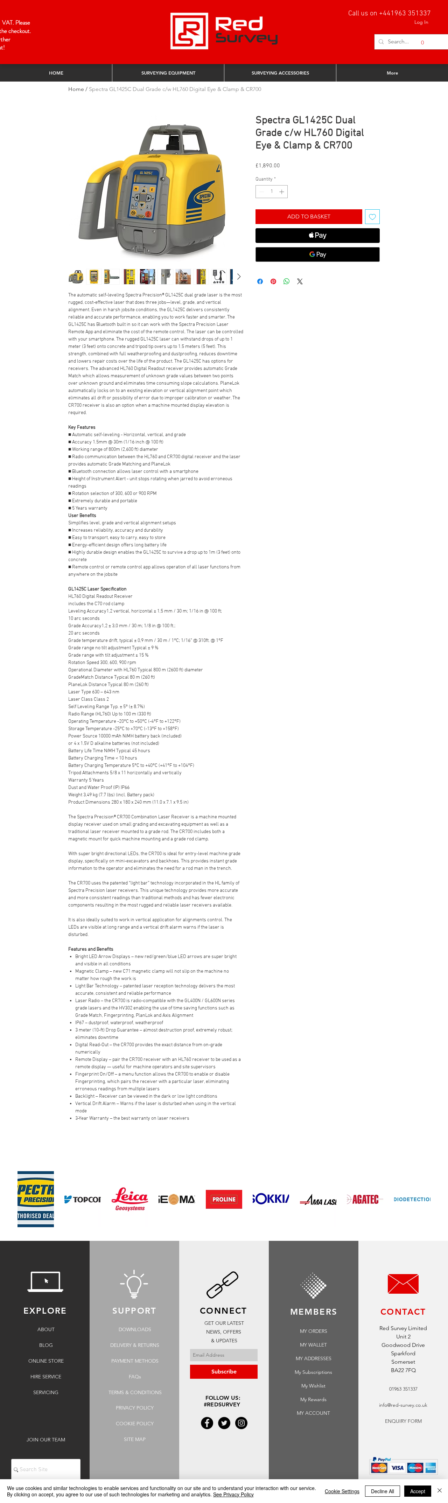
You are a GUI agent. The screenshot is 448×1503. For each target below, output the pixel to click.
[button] (418, 42)
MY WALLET (313, 1345)
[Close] (439, 1491)
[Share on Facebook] (260, 281)
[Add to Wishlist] (372, 216)
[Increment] (282, 192)
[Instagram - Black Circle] (241, 1423)
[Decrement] (261, 192)
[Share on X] (300, 281)
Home (76, 89)
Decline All (382, 1491)
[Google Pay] (317, 254)
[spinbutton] (271, 192)
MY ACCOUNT (313, 1413)
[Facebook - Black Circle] (207, 1423)
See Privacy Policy (233, 1494)
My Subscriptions (313, 1372)
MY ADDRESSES (313, 1358)
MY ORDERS (313, 1331)
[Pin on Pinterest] (273, 281)
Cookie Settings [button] (342, 1491)
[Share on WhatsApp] (286, 281)
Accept (417, 1491)
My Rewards (313, 1399)
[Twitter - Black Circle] (224, 1423)
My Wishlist (313, 1386)
